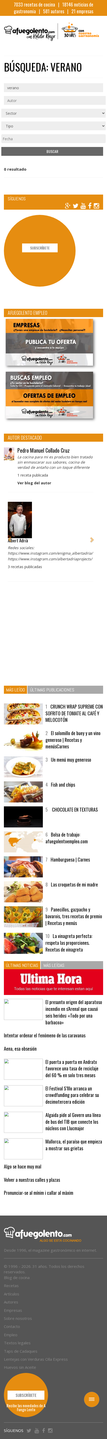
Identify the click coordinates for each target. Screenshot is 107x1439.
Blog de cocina (17, 1277)
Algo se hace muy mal (22, 1166)
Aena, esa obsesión (20, 1048)
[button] (9, 537)
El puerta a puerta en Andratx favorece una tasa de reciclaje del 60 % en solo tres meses (71, 1068)
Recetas (11, 1285)
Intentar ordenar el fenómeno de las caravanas (44, 1035)
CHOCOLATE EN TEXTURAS (74, 809)
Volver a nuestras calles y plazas (32, 1179)
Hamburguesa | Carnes (70, 859)
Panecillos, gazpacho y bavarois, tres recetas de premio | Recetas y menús (73, 916)
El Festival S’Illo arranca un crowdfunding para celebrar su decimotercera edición (72, 1095)
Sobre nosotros (18, 1318)
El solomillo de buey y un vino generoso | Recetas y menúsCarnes (73, 740)
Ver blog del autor (34, 482)
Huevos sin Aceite (20, 1367)
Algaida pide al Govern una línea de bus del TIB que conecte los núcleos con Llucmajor (73, 1122)
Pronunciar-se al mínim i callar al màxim (38, 1192)
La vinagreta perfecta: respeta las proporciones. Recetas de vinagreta (68, 943)
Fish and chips (63, 784)
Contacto (12, 1326)
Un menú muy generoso (71, 759)
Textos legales (17, 1342)
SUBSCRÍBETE (40, 247)
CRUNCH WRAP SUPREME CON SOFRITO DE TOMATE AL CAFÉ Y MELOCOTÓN (74, 713)
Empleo (10, 1334)
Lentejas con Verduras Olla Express (36, 1359)
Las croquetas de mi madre (74, 884)
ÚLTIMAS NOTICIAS (22, 965)
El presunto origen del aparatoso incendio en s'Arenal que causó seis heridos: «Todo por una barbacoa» (73, 1012)
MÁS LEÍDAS (53, 965)
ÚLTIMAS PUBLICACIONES (52, 690)
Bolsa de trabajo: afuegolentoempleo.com (66, 838)
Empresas (13, 1310)
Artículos (11, 1293)
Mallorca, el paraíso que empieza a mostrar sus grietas (73, 1145)
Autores (11, 1302)
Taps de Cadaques (20, 1351)
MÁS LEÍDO (15, 690)
